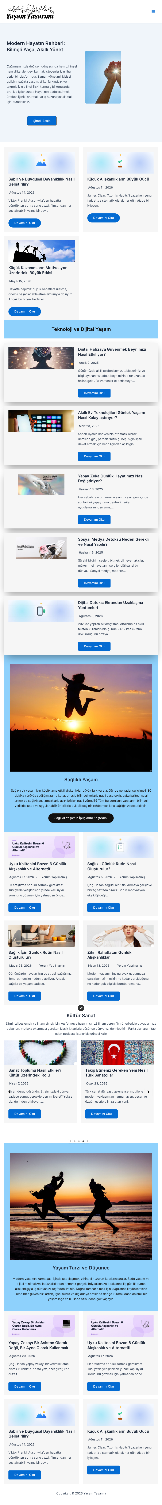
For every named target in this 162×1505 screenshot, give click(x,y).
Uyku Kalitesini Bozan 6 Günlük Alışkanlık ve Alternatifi (37, 866)
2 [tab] (75, 1141)
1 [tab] (70, 1141)
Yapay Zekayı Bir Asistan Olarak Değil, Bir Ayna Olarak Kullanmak (38, 1345)
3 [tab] (79, 1141)
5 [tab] (87, 1141)
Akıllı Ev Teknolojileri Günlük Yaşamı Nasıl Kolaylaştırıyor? (111, 415)
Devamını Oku (24, 223)
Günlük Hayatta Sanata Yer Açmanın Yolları (110, 1073)
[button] (42, 121)
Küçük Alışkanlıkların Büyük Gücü (118, 179)
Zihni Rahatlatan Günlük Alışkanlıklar (109, 955)
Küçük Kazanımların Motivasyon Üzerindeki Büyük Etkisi (38, 270)
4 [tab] (83, 1141)
